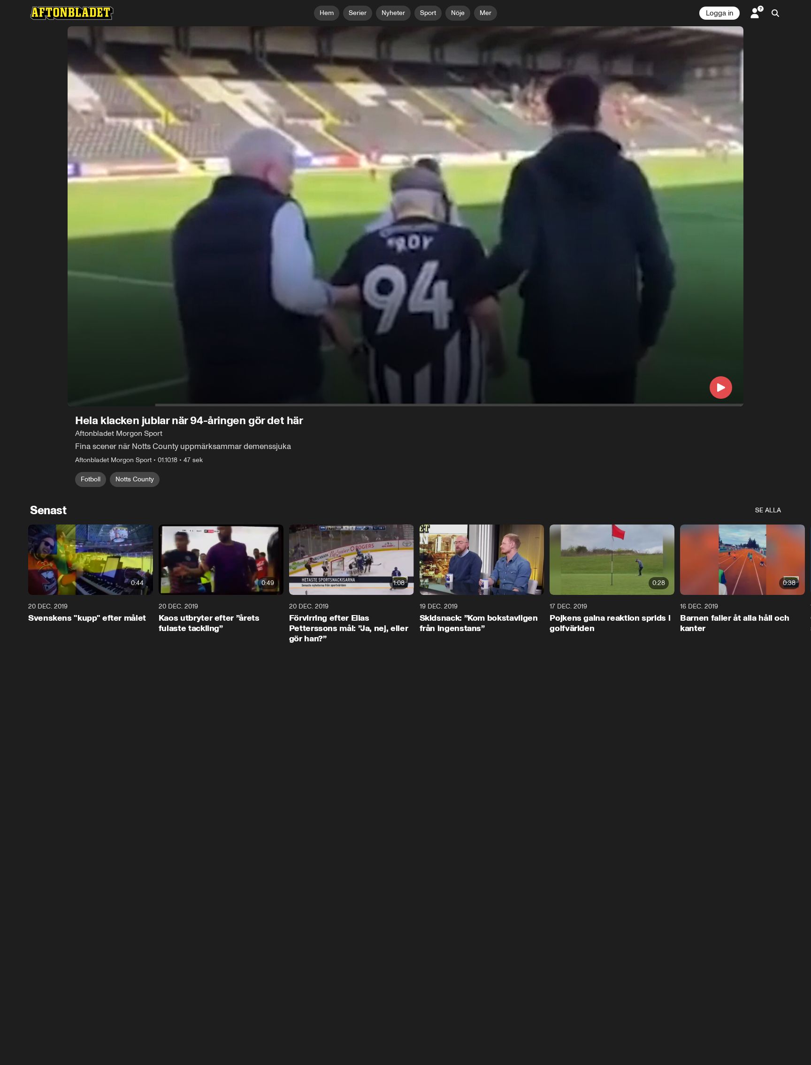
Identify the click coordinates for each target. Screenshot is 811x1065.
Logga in (719, 13)
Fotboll (90, 479)
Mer (485, 13)
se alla (768, 510)
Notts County (134, 479)
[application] (405, 216)
